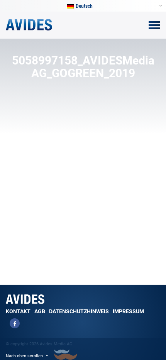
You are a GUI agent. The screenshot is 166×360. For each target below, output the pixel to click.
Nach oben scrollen (24, 355)
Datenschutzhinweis (79, 311)
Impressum (128, 311)
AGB (39, 311)
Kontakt (18, 311)
